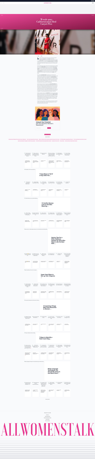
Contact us (47, 414)
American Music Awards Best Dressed (71, 140)
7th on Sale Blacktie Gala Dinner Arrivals (80, 139)
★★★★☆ (93, 15)
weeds (49, 58)
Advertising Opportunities (47, 417)
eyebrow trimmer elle (55, 140)
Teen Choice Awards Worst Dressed (32, 139)
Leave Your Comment (47, 134)
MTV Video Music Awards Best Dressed (66, 139)
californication (41, 59)
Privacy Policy (47, 419)
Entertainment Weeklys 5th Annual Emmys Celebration (17, 139)
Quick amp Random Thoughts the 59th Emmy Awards (26, 140)
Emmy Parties (62, 140)
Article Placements (47, 416)
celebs (2, 15)
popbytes (2, 28)
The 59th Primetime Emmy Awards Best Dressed (43, 140)
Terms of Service (47, 420)
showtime (44, 58)
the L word (54, 66)
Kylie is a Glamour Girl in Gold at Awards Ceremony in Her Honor (49, 139)
